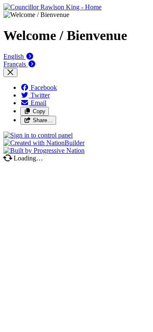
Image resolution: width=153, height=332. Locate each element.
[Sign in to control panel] (38, 135)
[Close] (10, 72)
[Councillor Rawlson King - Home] (52, 7)
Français (15, 64)
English (14, 56)
